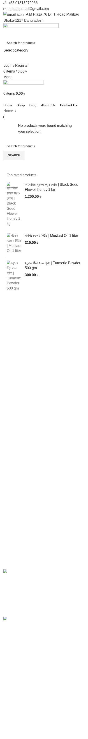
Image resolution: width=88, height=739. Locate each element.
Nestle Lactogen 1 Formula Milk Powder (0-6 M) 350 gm (46, 574)
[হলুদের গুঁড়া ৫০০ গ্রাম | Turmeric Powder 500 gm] (14, 276)
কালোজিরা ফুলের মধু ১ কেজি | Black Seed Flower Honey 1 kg (51, 187)
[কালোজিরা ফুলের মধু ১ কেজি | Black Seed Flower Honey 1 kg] (14, 204)
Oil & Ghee (12, 664)
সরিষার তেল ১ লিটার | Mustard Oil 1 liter (51, 236)
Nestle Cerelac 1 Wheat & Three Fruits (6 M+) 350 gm (52, 621)
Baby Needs (13, 681)
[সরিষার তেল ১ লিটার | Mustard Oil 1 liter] (14, 243)
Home (8, 111)
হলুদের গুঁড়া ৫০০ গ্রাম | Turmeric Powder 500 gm (52, 265)
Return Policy (14, 721)
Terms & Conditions (19, 730)
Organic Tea (13, 690)
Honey (8, 673)
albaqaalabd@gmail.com (29, 9)
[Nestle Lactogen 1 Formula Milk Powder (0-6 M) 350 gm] (10, 589)
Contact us (12, 713)
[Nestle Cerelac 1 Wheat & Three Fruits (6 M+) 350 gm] (10, 634)
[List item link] (44, 530)
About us (10, 704)
